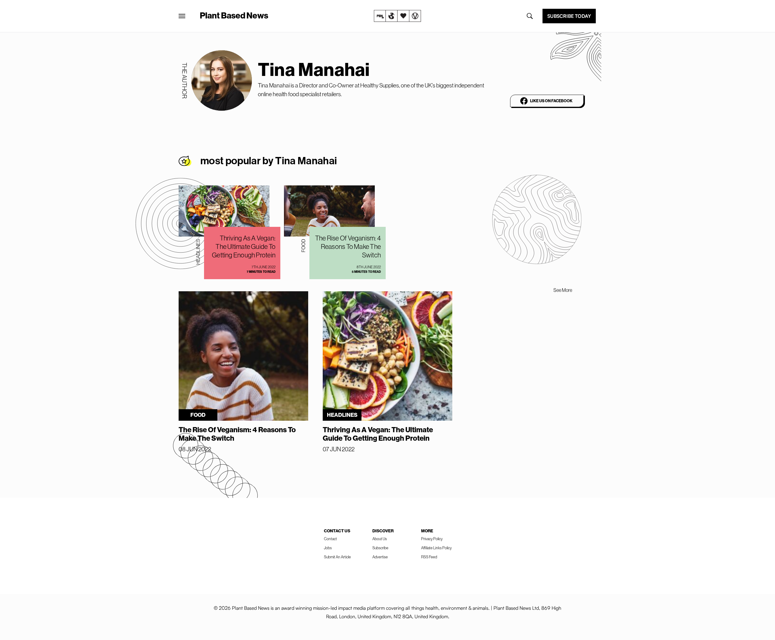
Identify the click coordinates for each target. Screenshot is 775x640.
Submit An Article (337, 557)
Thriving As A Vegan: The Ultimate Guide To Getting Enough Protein (243, 246)
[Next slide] (585, 290)
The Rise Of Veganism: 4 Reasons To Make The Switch (348, 246)
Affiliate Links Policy (436, 548)
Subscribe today (569, 16)
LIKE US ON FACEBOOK (551, 101)
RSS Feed (429, 557)
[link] (397, 16)
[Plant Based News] (182, 16)
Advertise (380, 557)
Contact (330, 539)
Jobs (328, 548)
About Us (379, 539)
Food (303, 245)
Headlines (198, 252)
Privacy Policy (432, 539)
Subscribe (380, 548)
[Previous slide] (540, 290)
